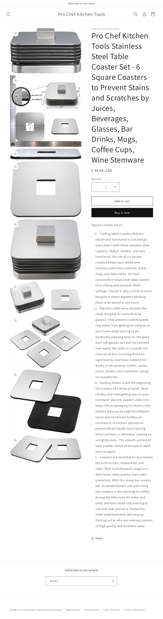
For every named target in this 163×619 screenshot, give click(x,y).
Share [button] (99, 538)
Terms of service (111, 609)
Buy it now (122, 212)
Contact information (134, 609)
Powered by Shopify (52, 609)
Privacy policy (91, 609)
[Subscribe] (112, 581)
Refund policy (73, 609)
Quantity (96, 179)
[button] (8, 14)
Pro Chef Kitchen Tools (29, 609)
